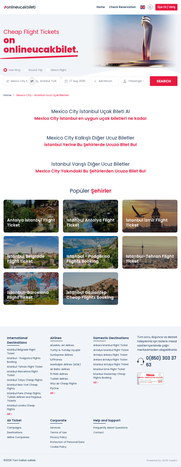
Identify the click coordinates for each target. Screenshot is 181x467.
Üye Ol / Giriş (166, 7)
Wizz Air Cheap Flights (63, 383)
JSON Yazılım (169, 460)
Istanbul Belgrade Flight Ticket (21, 351)
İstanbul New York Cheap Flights (22, 386)
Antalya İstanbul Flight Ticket (111, 350)
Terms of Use (58, 432)
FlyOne (54, 388)
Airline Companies (18, 437)
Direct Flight (58, 70)
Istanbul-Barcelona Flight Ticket (22, 373)
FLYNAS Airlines (59, 374)
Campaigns (14, 427)
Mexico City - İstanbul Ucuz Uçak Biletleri (42, 95)
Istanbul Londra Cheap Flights (21, 407)
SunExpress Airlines (61, 355)
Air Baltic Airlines (60, 369)
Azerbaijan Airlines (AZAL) (65, 364)
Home (101, 7)
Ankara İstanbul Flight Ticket (110, 345)
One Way (14, 70)
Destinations (14, 432)
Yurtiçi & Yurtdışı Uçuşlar (65, 350)
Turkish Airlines (59, 379)
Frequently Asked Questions (110, 427)
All (8, 414)
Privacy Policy (58, 437)
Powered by (154, 460)
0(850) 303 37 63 (161, 361)
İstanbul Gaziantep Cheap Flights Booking (109, 375)
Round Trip (36, 70)
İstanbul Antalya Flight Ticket (111, 364)
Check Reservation (122, 7)
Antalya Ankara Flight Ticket (110, 355)
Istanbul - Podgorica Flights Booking (23, 360)
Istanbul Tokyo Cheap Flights (24, 380)
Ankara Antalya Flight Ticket (110, 359)
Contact (98, 432)
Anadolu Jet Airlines (62, 345)
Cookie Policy (58, 447)
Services (55, 427)
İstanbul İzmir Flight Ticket (109, 369)
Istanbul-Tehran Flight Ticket (25, 366)
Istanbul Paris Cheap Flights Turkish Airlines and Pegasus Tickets (24, 397)
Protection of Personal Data (67, 442)
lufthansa (56, 359)
